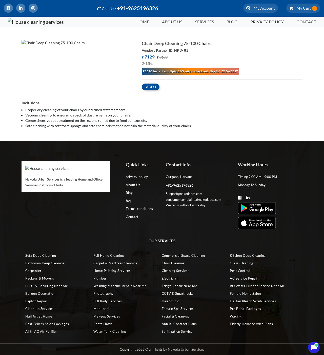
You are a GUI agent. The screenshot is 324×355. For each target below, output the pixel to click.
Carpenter (33, 271)
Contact (306, 21)
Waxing (235, 316)
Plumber (100, 278)
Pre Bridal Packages (245, 309)
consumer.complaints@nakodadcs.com (193, 200)
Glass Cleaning (241, 263)
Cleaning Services (176, 271)
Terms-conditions (139, 209)
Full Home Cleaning (108, 255)
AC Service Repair (244, 278)
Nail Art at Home (38, 316)
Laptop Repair (36, 301)
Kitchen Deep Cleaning (248, 255)
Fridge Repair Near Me (179, 286)
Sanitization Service (177, 331)
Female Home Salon (245, 293)
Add (151, 87)
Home (142, 21)
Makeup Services (106, 316)
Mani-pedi (101, 309)
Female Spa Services (178, 309)
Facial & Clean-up (175, 316)
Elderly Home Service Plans (251, 324)
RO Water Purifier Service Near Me (257, 286)
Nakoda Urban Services (186, 349)
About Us (172, 21)
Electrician (170, 278)
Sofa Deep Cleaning (40, 255)
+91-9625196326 (130, 8)
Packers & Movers (39, 278)
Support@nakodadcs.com (184, 194)
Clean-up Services (39, 309)
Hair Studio (170, 301)
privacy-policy (137, 177)
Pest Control (240, 271)
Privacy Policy (267, 21)
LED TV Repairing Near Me (46, 286)
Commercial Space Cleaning (183, 255)
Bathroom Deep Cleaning (45, 263)
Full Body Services (107, 301)
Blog (232, 21)
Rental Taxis (102, 324)
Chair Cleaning (173, 263)
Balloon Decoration (40, 293)
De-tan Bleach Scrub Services (253, 301)
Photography (103, 293)
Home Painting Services (112, 271)
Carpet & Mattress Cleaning (115, 263)
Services (204, 21)
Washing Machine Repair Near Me (120, 286)
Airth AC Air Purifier (41, 331)
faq (128, 201)
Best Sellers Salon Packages (47, 324)
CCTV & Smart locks (178, 293)
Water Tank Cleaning (109, 331)
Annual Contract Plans (179, 324)
